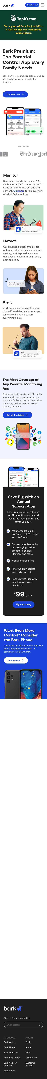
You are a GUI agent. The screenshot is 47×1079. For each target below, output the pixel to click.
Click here (19, 190)
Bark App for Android (10, 1064)
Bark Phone (9, 1047)
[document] (23, 79)
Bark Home (9, 1070)
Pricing (28, 1042)
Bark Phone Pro (11, 1052)
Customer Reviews (30, 1064)
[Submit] (39, 1024)
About (28, 1047)
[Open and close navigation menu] (42, 4)
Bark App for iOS (12, 1057)
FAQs (27, 1052)
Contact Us (31, 1057)
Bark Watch (9, 1042)
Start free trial (32, 5)
